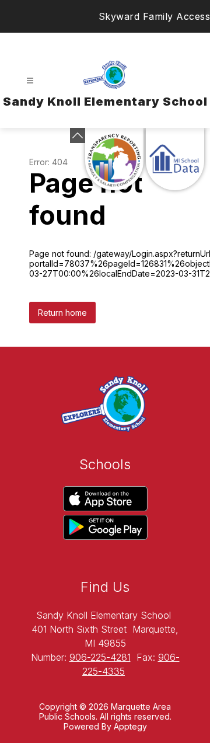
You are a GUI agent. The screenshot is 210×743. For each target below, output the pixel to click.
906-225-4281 (100, 657)
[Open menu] (30, 81)
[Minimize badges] (77, 135)
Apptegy (130, 726)
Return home (62, 313)
